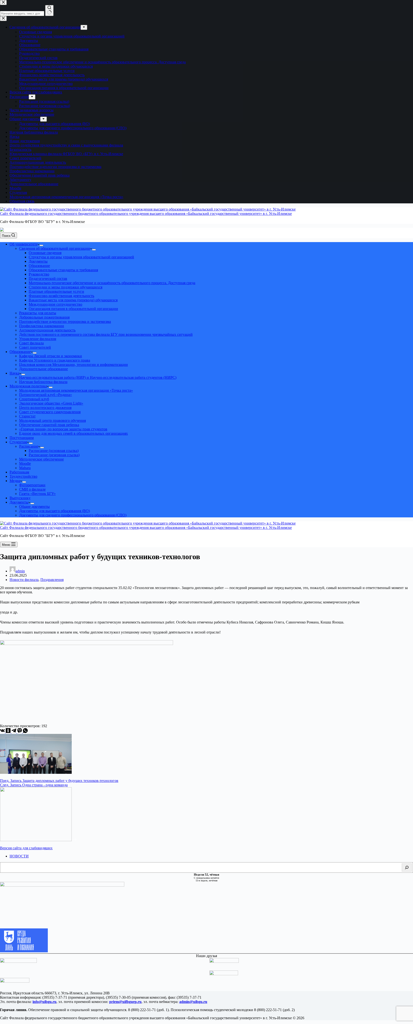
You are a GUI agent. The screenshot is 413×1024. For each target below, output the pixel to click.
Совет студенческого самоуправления (50, 412)
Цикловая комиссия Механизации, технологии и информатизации (73, 365)
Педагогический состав (48, 278)
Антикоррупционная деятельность (47, 330)
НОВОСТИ (19, 856)
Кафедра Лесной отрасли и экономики (50, 356)
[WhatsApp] (25, 732)
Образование (39, 266)
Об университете (24, 244)
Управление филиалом (37, 339)
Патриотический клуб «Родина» (45, 395)
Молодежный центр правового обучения (52, 420)
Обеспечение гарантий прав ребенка (49, 425)
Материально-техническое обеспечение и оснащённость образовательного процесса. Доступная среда (112, 283)
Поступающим (22, 438)
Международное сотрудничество (55, 304)
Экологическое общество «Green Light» (51, 403)
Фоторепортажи (32, 485)
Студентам (18, 442)
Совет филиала (31, 343)
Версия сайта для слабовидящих (26, 848)
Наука (14, 373)
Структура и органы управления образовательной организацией (81, 257)
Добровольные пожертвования (44, 317)
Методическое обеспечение (41, 459)
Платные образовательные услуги (56, 291)
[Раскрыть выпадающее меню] (41, 245)
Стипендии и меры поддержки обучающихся (65, 287)
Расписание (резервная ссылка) (54, 455)
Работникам (19, 472)
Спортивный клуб (34, 399)
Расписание (28, 446)
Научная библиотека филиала (43, 382)
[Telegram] (14, 732)
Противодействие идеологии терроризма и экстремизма (65, 322)
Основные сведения (45, 253)
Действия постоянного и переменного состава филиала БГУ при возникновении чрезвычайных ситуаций (106, 334)
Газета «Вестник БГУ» (37, 494)
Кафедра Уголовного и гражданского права (54, 360)
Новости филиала (24, 580)
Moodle (25, 463)
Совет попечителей (35, 347)
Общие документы (34, 506)
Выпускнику (20, 498)
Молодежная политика (28, 386)
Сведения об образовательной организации (54, 248)
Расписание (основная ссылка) (54, 451)
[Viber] (20, 732)
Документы (38, 261)
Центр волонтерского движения (45, 408)
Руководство (39, 274)
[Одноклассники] (8, 732)
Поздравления (52, 580)
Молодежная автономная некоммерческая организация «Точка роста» (76, 390)
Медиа (15, 481)
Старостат (27, 416)
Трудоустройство (23, 476)
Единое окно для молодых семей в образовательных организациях (73, 433)
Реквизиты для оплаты (37, 313)
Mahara (25, 468)
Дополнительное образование (43, 369)
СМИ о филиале (32, 489)
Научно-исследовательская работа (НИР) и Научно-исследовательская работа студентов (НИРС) (97, 377)
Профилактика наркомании (41, 326)
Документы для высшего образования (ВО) (54, 511)
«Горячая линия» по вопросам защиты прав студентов (63, 429)
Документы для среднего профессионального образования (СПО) (72, 515)
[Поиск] (407, 867)
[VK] (3, 732)
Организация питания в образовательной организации (73, 309)
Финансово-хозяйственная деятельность (61, 296)
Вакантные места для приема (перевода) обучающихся (73, 300)
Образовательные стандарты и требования (63, 270)
